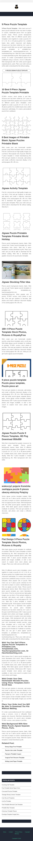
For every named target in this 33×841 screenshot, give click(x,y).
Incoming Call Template (8, 785)
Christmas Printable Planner (9, 811)
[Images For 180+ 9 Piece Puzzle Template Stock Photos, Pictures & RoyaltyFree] (16, 317)
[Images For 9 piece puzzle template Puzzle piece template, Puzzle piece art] (16, 368)
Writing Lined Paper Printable (13, 761)
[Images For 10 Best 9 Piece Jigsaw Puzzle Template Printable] (16, 77)
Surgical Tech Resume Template (14, 757)
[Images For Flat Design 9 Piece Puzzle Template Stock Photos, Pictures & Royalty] (16, 527)
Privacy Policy (18, 832)
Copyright (27, 832)
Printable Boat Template (8, 807)
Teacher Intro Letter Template (13, 750)
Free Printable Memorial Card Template (12, 804)
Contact (11, 832)
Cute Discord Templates (8, 798)
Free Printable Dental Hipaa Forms (11, 788)
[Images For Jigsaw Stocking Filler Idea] (16, 270)
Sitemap (17, 833)
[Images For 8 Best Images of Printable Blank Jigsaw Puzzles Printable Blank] (16, 125)
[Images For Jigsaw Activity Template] (16, 176)
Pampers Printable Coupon (13, 754)
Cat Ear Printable (6, 801)
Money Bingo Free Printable (13, 746)
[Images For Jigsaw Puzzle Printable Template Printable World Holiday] (16, 221)
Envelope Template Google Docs (10, 814)
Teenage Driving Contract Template (11, 794)
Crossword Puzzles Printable (9, 791)
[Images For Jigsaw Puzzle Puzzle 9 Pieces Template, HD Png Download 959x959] (16, 421)
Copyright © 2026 (16, 838)
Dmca (4, 832)
